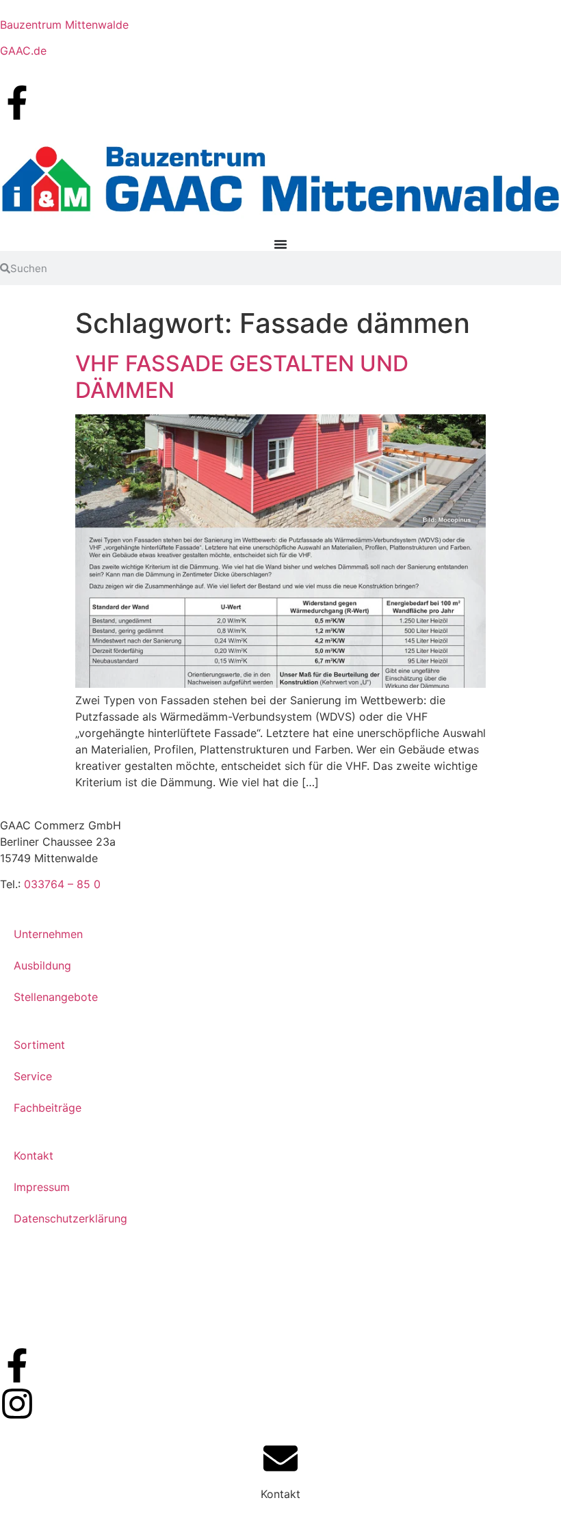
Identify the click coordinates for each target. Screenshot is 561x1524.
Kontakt (33, 1155)
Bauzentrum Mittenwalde (64, 24)
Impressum (42, 1187)
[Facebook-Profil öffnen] (17, 102)
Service (33, 1076)
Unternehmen (48, 934)
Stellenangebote (56, 997)
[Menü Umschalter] (280, 244)
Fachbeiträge (47, 1107)
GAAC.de (23, 50)
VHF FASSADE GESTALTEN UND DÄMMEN (241, 376)
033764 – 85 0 (62, 884)
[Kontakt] (280, 1458)
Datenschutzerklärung (70, 1218)
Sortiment (39, 1045)
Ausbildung (42, 965)
